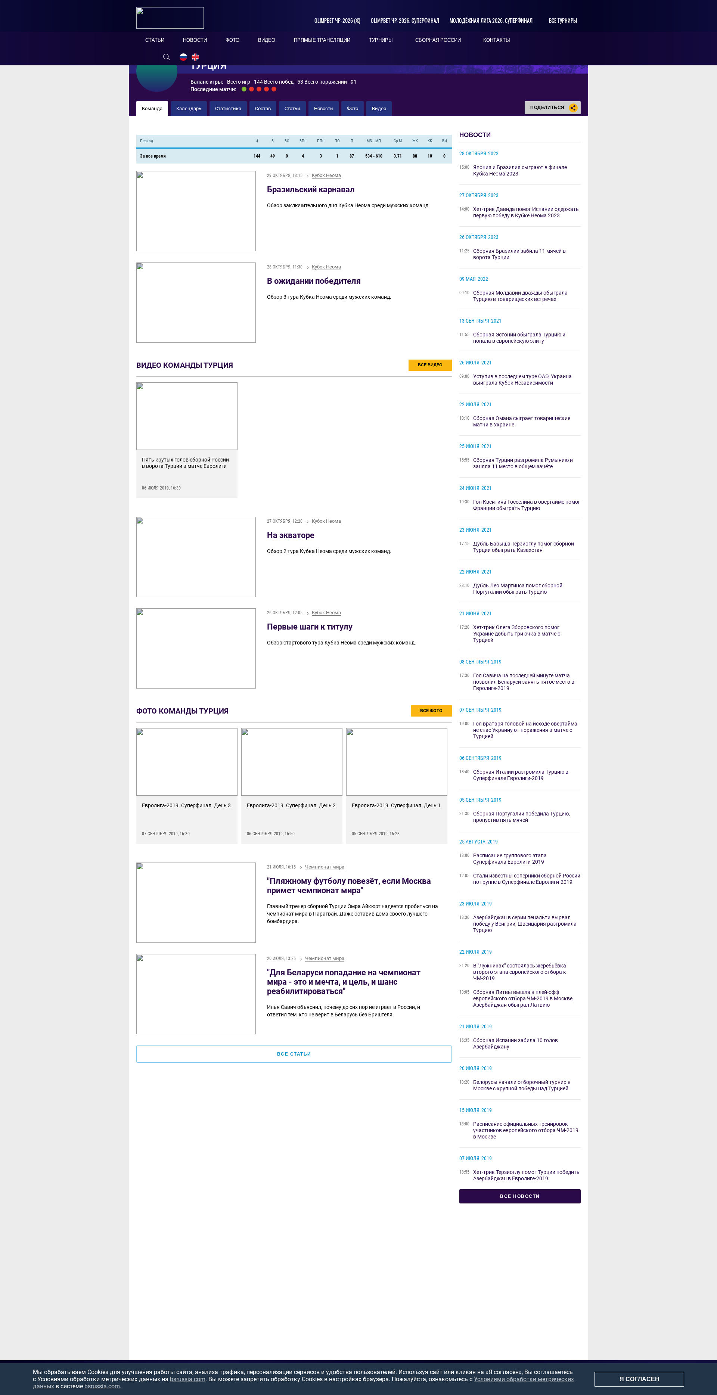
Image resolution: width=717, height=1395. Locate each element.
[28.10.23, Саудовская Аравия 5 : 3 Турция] (273, 89)
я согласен (639, 1379)
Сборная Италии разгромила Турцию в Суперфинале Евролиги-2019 (520, 775)
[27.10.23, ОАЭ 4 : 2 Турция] (266, 89)
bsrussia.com (187, 1379)
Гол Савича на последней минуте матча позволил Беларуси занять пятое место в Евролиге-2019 (523, 681)
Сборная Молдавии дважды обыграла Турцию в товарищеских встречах (520, 296)
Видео (379, 108)
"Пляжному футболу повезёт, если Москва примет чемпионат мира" (349, 885)
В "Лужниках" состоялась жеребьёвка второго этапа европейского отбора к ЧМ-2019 (519, 972)
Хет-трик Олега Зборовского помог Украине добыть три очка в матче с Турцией (516, 633)
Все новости (520, 1196)
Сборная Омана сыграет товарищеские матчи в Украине (521, 421)
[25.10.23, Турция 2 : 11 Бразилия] (251, 89)
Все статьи (294, 1054)
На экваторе (290, 535)
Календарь (188, 108)
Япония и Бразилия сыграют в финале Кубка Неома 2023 (520, 170)
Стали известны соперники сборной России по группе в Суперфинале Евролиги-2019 (526, 879)
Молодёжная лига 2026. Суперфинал (491, 20)
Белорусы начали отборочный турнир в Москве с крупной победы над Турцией (522, 1085)
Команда (152, 108)
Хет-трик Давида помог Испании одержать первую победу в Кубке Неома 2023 (526, 212)
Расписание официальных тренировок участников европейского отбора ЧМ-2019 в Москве (525, 1130)
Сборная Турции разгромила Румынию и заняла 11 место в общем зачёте (523, 463)
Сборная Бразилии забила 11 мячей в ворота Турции (519, 254)
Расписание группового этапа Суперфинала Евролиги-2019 (510, 858)
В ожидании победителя (314, 281)
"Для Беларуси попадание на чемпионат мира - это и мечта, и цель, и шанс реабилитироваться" (343, 982)
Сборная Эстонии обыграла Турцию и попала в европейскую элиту (519, 338)
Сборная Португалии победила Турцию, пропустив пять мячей (521, 817)
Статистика (228, 108)
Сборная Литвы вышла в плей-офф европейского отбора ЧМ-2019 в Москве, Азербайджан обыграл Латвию (523, 998)
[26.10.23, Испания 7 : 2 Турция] (259, 89)
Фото (352, 108)
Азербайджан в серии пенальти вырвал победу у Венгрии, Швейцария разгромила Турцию (525, 923)
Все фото (431, 710)
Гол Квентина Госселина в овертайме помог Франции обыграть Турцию (526, 505)
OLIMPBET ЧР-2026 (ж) (337, 20)
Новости (323, 108)
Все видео (430, 365)
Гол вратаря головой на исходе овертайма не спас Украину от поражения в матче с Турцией (525, 730)
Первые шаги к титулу (310, 626)
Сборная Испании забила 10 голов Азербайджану (515, 1043)
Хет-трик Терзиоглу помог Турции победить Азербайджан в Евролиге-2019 (526, 1175)
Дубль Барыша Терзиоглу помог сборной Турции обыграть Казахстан (523, 547)
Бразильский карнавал (311, 189)
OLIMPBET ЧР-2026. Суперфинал (405, 20)
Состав (263, 108)
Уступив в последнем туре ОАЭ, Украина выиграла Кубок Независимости (522, 379)
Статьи (292, 108)
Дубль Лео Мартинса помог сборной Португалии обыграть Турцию (517, 588)
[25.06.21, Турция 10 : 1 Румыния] (244, 89)
